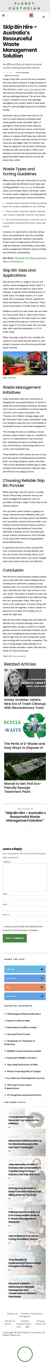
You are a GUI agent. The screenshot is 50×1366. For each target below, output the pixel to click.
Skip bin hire (27, 187)
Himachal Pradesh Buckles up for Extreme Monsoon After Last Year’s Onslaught (25, 1144)
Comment (7, 862)
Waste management (19, 656)
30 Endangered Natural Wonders (24, 1013)
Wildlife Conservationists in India (24, 1051)
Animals (11, 1184)
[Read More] (9, 1127)
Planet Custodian (25, 6)
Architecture (14, 1256)
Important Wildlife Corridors (22, 1057)
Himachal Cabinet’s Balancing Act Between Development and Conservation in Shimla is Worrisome (22, 1290)
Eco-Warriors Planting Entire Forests (26, 1078)
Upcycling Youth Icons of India (22, 1064)
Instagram (11, 996)
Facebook (11, 978)
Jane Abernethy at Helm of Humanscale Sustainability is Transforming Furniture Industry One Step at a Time (24, 1169)
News (10, 1208)
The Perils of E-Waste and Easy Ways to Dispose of (24, 745)
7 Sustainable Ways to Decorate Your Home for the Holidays (23, 1120)
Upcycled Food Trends (18, 1034)
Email (6, 904)
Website (6, 914)
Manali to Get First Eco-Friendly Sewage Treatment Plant (23, 787)
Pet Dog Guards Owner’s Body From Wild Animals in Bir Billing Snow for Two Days (24, 1192)
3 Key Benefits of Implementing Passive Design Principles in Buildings (24, 1263)
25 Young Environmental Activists (24, 1095)
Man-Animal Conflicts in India (22, 1027)
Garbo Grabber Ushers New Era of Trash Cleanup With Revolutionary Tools (25, 704)
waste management (32, 89)
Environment (14, 1137)
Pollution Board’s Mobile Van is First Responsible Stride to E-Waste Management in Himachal (24, 1216)
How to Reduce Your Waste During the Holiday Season (23, 1237)
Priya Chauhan (22, 72)
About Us (10, 1321)
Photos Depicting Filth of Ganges (24, 1071)
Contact (25, 1321)
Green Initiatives (15, 1113)
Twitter (10, 969)
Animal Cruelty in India (18, 1020)
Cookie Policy (23, 1323)
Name (5, 894)
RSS (8, 987)
